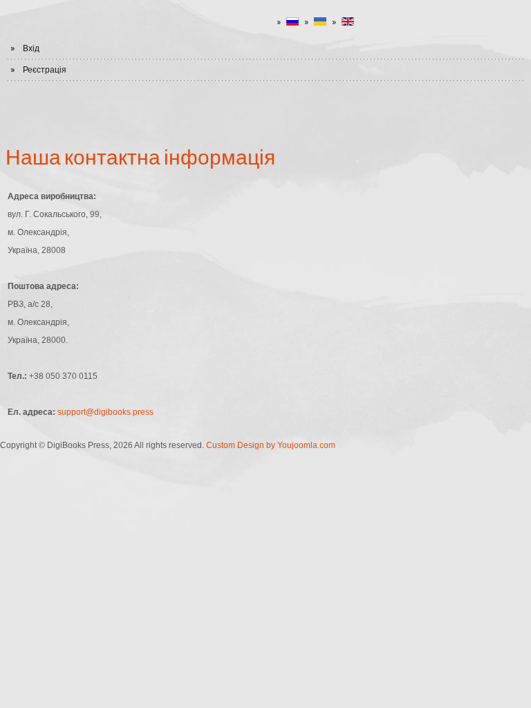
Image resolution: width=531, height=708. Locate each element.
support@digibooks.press (105, 412)
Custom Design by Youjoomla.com (270, 445)
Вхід (31, 48)
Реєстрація (44, 70)
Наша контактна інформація (140, 157)
